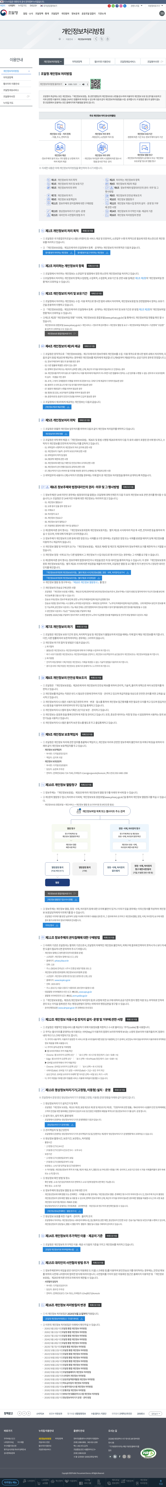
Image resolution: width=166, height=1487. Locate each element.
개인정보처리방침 (84, 39)
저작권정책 (8, 77)
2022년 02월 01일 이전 (66, 1353)
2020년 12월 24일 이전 (66, 1361)
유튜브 (109, 6)
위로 (161, 1484)
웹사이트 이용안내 (11, 83)
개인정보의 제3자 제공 (126, 183)
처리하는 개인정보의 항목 (128, 180)
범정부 (55, 1413)
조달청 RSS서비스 (11, 90)
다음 (29, 1413)
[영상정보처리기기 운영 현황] (58, 1124)
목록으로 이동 (88, 230)
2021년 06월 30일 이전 (66, 1357)
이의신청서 (49, 925)
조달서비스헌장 (44, 1442)
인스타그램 (121, 6)
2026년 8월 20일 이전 (65, 1328)
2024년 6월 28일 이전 (65, 1342)
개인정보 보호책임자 (67, 199)
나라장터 (11, 5)
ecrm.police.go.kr (79, 995)
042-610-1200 (92, 1442)
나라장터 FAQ (8, 1442)
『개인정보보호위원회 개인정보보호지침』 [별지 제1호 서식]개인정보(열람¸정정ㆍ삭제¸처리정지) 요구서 (85, 572)
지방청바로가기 (154, 5)
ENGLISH (33, 5)
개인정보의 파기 (65, 195)
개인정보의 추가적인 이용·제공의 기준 (135, 211)
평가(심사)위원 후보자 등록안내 (15, 1449)
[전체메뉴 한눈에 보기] (162, 13)
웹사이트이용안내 (45, 1445)
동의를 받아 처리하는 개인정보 (56, 252)
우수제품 (20, 1442)
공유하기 (96, 39)
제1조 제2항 (140, 278)
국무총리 (122, 1413)
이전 (20, 1413)
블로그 (113, 6)
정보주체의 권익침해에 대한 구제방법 (76, 203)
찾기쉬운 (76, 1413)
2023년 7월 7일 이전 (65, 1346)
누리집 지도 (22, 5)
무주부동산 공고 (9, 1438)
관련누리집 (135, 5)
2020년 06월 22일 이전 (66, 1364)
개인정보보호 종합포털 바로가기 (59, 333)
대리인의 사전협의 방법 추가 (72, 215)
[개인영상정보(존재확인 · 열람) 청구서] (61, 1211)
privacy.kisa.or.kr (62, 960)
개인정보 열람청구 (125, 199)
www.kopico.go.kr (62, 980)
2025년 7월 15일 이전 (65, 1335)
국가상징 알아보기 (50, 5)
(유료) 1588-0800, (80, 1442)
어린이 (2, 5)
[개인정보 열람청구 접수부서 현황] (60, 899)
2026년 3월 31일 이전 (65, 1332)
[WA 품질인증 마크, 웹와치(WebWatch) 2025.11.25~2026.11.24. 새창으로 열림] (148, 1454)
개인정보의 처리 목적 (67, 180)
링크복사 (101, 39)
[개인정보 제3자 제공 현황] (55, 406)
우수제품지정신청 (10, 1445)
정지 (24, 1413)
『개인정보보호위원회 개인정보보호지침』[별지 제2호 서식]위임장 (70, 578)
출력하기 (107, 39)
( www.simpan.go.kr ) (66, 1007)
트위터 (124, 6)
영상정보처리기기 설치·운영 (72, 211)
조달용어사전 (9, 96)
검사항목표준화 (9, 1453)
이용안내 (69, 39)
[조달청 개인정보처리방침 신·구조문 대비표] (61, 1318)
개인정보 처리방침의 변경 (129, 215)
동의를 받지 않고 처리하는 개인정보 (91, 252)
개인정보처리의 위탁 (67, 187)
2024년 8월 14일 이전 (65, 1339)
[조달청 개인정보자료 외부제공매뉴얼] (59, 1249)
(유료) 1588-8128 (80, 1453)
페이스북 (117, 6)
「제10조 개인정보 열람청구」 (85, 582)
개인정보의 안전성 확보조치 (129, 195)
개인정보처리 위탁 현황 (54, 433)
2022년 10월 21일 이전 (66, 1350)
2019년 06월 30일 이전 (66, 1368)
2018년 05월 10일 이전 (67, 1372)
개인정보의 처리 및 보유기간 (71, 183)
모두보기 (154, 1413)
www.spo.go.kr (85, 991)
